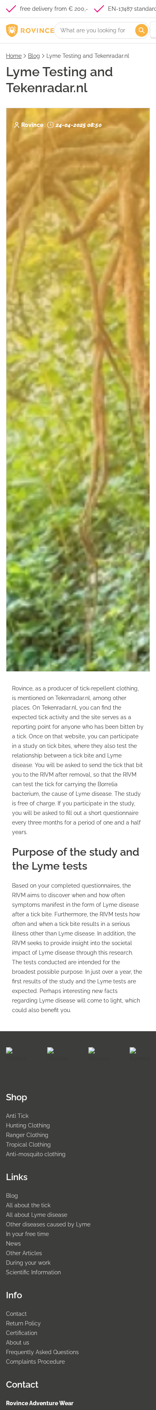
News (13, 1243)
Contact (16, 1314)
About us (17, 1342)
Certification (21, 1333)
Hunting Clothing (28, 1125)
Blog (34, 56)
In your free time (27, 1234)
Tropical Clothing (28, 1144)
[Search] (141, 30)
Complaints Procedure (35, 1362)
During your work (28, 1263)
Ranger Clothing (27, 1135)
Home (14, 56)
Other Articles (24, 1253)
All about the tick (28, 1205)
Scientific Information (33, 1272)
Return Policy (23, 1323)
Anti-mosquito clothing (36, 1154)
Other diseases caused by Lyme (48, 1224)
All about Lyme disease (36, 1215)
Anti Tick (17, 1116)
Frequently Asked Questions (42, 1352)
